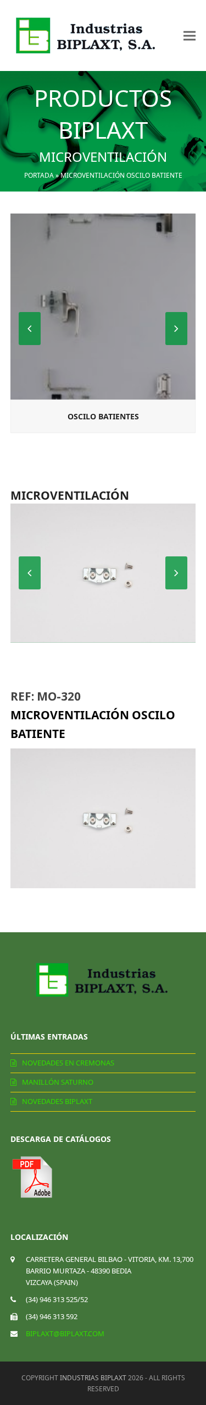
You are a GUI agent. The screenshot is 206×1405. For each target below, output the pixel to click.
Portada (39, 175)
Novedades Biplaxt (57, 1101)
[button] (189, 35)
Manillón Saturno (57, 1082)
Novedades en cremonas (68, 1063)
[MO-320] (103, 573)
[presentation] (176, 328)
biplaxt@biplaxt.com (65, 1333)
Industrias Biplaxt (93, 1377)
